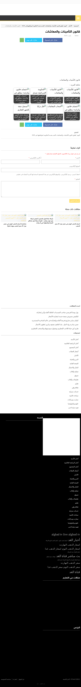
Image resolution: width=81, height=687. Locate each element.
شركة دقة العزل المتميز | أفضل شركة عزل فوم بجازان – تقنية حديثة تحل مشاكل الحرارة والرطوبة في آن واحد (40, 221)
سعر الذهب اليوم (71, 567)
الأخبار (70, 26)
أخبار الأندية (74, 339)
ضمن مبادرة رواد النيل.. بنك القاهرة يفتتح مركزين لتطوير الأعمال (56, 324)
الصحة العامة (74, 363)
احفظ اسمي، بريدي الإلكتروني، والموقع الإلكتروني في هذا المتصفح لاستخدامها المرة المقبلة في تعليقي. (48, 174)
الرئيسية (76, 26)
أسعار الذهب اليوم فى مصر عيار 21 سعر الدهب (67, 225)
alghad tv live (60, 534)
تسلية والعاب (74, 371)
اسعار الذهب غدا (53, 549)
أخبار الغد (74, 540)
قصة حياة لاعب (73, 408)
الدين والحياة (74, 359)
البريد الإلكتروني (34, 158)
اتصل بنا (15, 679)
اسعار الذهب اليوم (71, 549)
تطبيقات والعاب (73, 379)
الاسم (77, 158)
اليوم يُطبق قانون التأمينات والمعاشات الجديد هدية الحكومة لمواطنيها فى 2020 (44, 26)
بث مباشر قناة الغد (68, 556)
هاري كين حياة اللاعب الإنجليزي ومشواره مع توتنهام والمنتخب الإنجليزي (54, 328)
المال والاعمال (73, 367)
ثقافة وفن (75, 387)
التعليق (77, 179)
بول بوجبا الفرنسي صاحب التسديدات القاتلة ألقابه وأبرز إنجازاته (57, 312)
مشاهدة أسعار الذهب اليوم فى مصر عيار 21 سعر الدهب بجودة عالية (15, 225)
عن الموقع (21, 679)
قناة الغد (74, 572)
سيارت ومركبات (73, 400)
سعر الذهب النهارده (70, 563)
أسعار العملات (73, 351)
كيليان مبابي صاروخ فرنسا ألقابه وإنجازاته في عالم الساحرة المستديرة (55, 320)
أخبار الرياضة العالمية (71, 343)
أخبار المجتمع (74, 347)
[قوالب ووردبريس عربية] (37, 683)
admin (76, 35)
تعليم (76, 383)
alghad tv (74, 534)
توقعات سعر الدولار (50, 556)
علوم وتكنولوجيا (73, 404)
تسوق (76, 375)
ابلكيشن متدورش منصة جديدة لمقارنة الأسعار (63, 316)
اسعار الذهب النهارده (69, 545)
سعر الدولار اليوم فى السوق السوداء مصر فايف (68, 559)
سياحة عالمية (73, 396)
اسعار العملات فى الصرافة (74, 552)
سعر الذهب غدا (55, 567)
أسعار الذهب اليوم (63, 540)
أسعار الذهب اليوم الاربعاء (52, 540)
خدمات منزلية (73, 392)
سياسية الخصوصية (6, 679)
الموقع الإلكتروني (74, 166)
